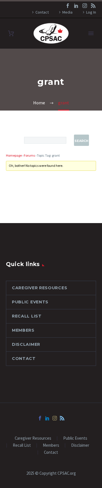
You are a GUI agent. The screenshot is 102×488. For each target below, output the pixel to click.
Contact (42, 12)
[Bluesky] (93, 5)
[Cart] (11, 33)
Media (67, 12)
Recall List (27, 316)
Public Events (30, 302)
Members (23, 330)
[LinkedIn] (76, 5)
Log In (91, 12)
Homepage (14, 155)
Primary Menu (91, 33)
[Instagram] (84, 5)
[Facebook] (67, 5)
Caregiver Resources (39, 287)
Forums (29, 155)
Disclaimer (26, 344)
